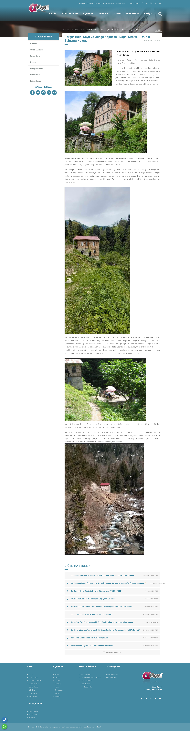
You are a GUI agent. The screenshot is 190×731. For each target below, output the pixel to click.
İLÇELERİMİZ (89, 13)
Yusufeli (57, 677)
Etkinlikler (98, 3)
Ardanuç (58, 684)
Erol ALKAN (33, 714)
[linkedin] (155, 3)
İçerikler (33, 62)
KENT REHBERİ (132, 13)
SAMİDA (32, 717)
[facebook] (141, 3)
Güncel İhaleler (34, 684)
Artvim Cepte (33, 677)
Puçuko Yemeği (111, 677)
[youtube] (160, 3)
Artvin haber (79, 30)
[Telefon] (4, 720)
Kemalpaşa (59, 690)
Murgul (57, 681)
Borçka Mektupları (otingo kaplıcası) (91, 677)
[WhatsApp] (4, 726)
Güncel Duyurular (36, 50)
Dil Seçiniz (135, 3)
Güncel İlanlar (35, 56)
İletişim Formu (120, 3)
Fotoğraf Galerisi (108, 3)
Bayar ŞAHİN (33, 711)
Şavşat (57, 674)
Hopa (57, 687)
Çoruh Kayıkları (86, 674)
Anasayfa (82, 3)
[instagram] (151, 3)
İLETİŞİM (148, 13)
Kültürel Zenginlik (86, 681)
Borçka (57, 696)
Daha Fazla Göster (113, 652)
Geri (159, 30)
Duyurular (90, 3)
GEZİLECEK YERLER (70, 13)
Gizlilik (31, 674)
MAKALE (117, 13)
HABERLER (104, 13)
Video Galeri (35, 75)
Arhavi (57, 693)
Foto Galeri (33, 693)
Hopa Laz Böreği (112, 674)
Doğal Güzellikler (86, 687)
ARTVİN (52, 13)
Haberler (70, 30)
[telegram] (146, 3)
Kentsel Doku (85, 684)
